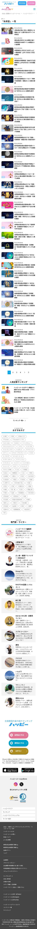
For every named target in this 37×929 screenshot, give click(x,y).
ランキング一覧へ (18, 420)
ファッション (21, 459)
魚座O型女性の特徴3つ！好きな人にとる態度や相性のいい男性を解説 (24, 285)
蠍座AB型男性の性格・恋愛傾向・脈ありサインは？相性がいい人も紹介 (24, 334)
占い (24, 473)
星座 (30, 486)
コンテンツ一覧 (7, 907)
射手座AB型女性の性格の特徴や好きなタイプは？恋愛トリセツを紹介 (24, 109)
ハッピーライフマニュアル (11, 815)
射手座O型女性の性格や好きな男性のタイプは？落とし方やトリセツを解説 (24, 129)
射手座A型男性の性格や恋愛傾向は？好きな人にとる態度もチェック (24, 156)
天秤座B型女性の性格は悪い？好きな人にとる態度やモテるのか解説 (24, 206)
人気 (17, 469)
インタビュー (27, 443)
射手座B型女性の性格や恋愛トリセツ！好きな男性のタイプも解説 (24, 147)
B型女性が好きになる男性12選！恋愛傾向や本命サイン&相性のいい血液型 (24, 42)
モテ (15, 466)
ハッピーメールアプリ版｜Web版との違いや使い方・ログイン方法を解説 (24, 410)
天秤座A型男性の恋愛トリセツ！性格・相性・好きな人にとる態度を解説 (24, 216)
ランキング (24, 466)
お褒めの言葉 (7, 881)
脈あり (16, 503)
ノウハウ (6, 456)
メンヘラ (6, 466)
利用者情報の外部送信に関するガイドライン (15, 868)
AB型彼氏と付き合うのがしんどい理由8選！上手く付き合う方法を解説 (24, 52)
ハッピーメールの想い (9, 834)
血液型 (14, 506)
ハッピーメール (18, 456)
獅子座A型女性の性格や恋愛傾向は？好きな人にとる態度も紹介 (24, 90)
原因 (31, 473)
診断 (3, 402)
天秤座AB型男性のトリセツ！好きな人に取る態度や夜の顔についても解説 (24, 176)
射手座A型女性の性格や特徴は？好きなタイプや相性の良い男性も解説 (24, 166)
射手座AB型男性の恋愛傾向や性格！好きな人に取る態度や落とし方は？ (24, 99)
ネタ (32, 453)
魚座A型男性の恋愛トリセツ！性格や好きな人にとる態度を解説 (24, 315)
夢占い (14, 476)
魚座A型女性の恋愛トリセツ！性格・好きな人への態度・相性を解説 (24, 324)
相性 (25, 496)
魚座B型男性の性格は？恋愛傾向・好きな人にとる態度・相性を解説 (24, 295)
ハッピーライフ (28, 13)
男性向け (16, 496)
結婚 (28, 499)
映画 (5, 489)
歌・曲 (13, 489)
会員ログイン (7, 850)
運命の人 (6, 509)
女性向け (6, 479)
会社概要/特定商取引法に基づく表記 (13, 865)
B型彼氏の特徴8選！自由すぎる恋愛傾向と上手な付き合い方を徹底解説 (24, 63)
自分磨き (25, 503)
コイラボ (29, 446)
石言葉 (6, 499)
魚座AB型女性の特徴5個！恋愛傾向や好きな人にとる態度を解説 (24, 266)
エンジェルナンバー (9, 446)
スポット (20, 449)
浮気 (21, 489)
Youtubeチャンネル (19, 439)
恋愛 (3, 53)
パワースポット (8, 459)
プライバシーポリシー (9, 862)
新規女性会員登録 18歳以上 (10, 844)
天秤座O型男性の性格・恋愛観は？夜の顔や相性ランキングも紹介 (24, 247)
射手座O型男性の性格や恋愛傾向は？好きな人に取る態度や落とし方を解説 (24, 119)
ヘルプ (5, 853)
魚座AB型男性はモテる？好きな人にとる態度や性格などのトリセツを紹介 (24, 257)
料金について (7, 837)
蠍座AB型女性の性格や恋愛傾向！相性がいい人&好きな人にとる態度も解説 (24, 344)
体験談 (25, 469)
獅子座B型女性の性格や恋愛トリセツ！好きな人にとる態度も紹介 (24, 72)
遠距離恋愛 (17, 509)
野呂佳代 (27, 509)
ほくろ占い (7, 443)
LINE (5, 436)
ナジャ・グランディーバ (19, 453)
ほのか (17, 443)
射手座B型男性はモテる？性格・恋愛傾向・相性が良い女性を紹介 (24, 138)
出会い (4, 392)
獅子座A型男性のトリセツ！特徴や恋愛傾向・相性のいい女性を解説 (24, 81)
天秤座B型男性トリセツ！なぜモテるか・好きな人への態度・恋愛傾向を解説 (24, 196)
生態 (13, 493)
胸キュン (6, 503)
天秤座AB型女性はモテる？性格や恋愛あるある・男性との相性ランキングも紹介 (24, 186)
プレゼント (7, 463)
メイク (17, 463)
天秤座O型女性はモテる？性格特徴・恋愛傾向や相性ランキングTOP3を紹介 (24, 227)
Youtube (6, 439)
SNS (13, 436)
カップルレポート (8, 876)
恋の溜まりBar (19, 483)
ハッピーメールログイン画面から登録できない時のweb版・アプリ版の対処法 (24, 390)
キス (21, 446)
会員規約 (5, 860)
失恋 (22, 476)
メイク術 (26, 463)
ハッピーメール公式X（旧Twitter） (12, 894)
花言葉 (6, 506)
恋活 (5, 486)
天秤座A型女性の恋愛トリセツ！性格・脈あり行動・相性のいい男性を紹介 (24, 237)
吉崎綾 (6, 476)
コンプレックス (8, 449)
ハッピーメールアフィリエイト (11, 904)
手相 (13, 486)
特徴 (3, 43)
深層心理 (4, 33)
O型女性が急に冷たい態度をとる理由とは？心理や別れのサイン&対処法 (24, 32)
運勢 (30, 506)
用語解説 (21, 493)
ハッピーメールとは (8, 831)
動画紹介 (15, 473)
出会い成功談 (7, 878)
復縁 (31, 479)
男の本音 (31, 493)
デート (6, 453)
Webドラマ (22, 436)
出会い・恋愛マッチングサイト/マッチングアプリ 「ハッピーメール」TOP (18, 827)
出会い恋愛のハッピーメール (11, 13)
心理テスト (7, 483)
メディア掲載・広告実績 (9, 884)
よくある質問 (7, 839)
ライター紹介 (7, 819)
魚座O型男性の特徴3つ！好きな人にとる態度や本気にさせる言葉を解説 (24, 275)
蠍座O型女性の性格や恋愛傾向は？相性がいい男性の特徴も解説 (24, 363)
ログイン (18, 751)
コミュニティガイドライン (10, 871)
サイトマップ (7, 910)
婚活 (15, 479)
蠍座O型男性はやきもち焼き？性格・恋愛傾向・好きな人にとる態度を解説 (24, 354)
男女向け (6, 496)
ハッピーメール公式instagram (11, 897)
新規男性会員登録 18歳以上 (10, 847)
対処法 (23, 479)
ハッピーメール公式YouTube (11, 899)
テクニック (30, 449)
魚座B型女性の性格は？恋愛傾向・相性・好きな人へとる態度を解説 (24, 305)
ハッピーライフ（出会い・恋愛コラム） (14, 887)
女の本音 (31, 476)
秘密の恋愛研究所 (17, 499)
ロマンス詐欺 (7, 469)
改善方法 (21, 486)
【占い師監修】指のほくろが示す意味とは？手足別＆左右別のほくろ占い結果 (24, 400)
